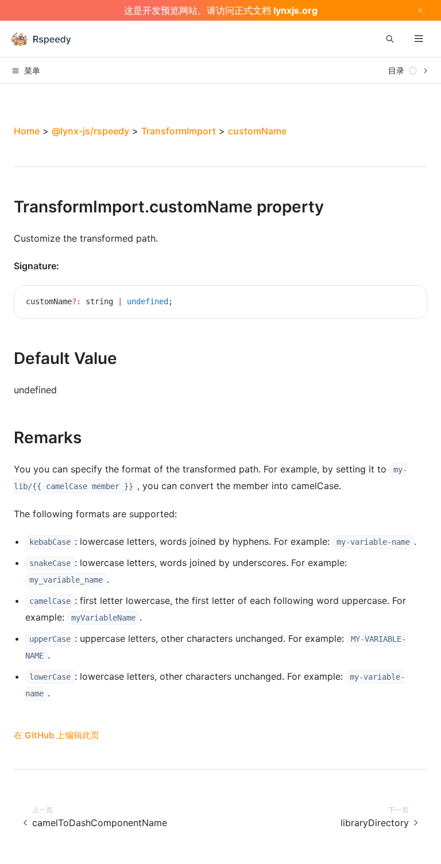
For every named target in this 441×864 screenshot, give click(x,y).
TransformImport (178, 131)
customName (257, 131)
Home (27, 131)
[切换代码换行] (392, 303)
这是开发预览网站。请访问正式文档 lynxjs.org (221, 10)
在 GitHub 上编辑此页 (56, 735)
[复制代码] (409, 303)
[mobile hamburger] (419, 38)
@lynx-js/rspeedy (90, 131)
